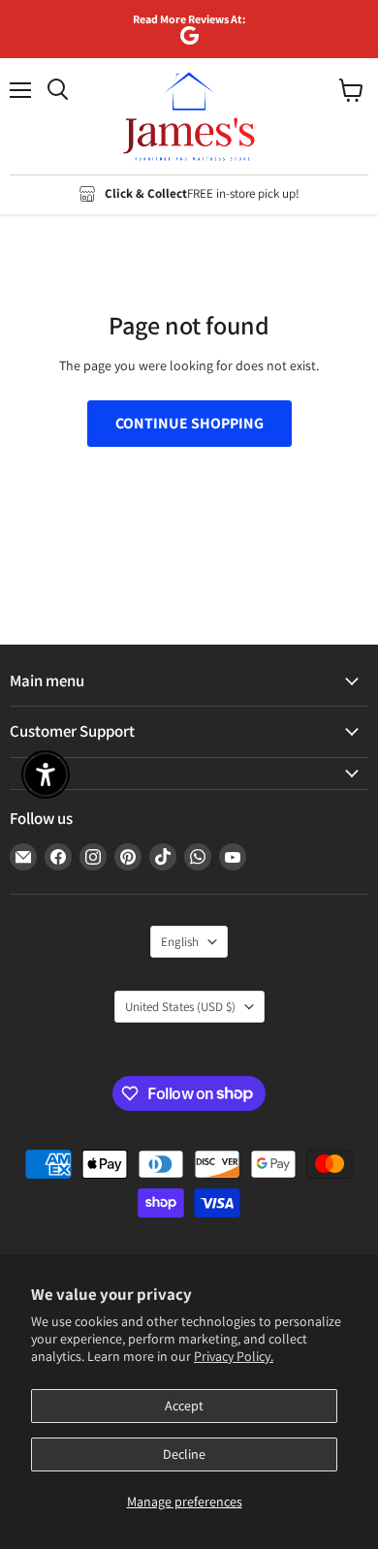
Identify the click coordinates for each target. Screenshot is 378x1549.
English (180, 941)
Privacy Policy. (233, 1356)
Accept (184, 1405)
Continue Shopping (189, 423)
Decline (184, 1454)
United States (180, 1006)
